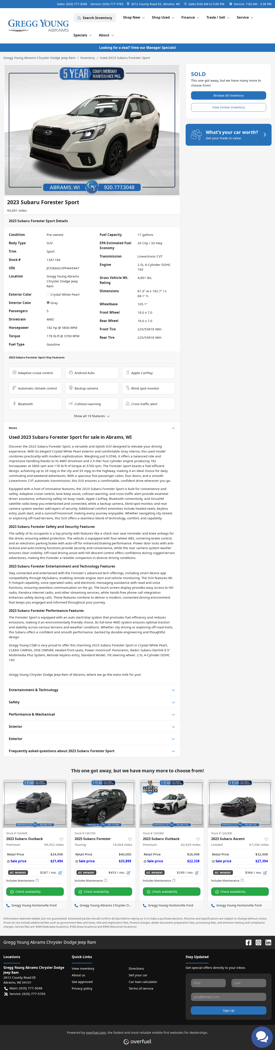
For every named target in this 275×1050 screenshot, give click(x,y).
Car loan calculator (143, 982)
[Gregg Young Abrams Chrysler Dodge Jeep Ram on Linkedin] (267, 942)
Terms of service (141, 988)
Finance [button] (188, 17)
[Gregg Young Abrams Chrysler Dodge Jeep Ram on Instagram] (257, 942)
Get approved (82, 982)
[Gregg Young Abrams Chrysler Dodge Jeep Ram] (38, 26)
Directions (136, 968)
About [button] (104, 35)
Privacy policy (82, 988)
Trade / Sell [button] (215, 17)
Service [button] (243, 17)
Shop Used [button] (161, 17)
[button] (153, 4)
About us (78, 975)
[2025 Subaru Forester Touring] (103, 803)
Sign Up (228, 1010)
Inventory (87, 57)
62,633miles (190, 844)
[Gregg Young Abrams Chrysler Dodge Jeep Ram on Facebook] (247, 942)
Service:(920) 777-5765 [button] (27, 994)
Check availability (28, 892)
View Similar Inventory (228, 107)
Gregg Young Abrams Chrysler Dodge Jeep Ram (39, 57)
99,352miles (54, 844)
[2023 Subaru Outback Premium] (35, 803)
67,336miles (259, 844)
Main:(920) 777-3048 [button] (25, 988)
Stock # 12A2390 (221, 833)
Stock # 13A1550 (85, 833)
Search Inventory (97, 17)
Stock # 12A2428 (16, 833)
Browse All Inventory (229, 95)
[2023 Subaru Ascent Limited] (240, 803)
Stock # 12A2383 (153, 833)
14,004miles (122, 844)
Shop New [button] (131, 17)
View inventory (83, 968)
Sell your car (138, 975)
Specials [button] (80, 35)
